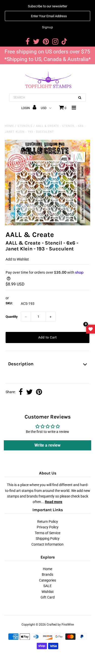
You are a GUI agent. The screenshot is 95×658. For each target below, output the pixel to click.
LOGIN (26, 108)
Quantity (12, 316)
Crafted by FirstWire (60, 624)
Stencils (24, 126)
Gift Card (48, 597)
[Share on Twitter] (29, 392)
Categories (47, 580)
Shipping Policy (48, 538)
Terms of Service (47, 533)
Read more (53, 502)
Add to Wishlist (17, 259)
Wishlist (48, 592)
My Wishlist (90, 329)
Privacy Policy (48, 527)
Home (9, 126)
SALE (47, 586)
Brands (47, 574)
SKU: (9, 303)
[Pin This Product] (39, 392)
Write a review (47, 445)
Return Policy (47, 522)
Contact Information (47, 544)
